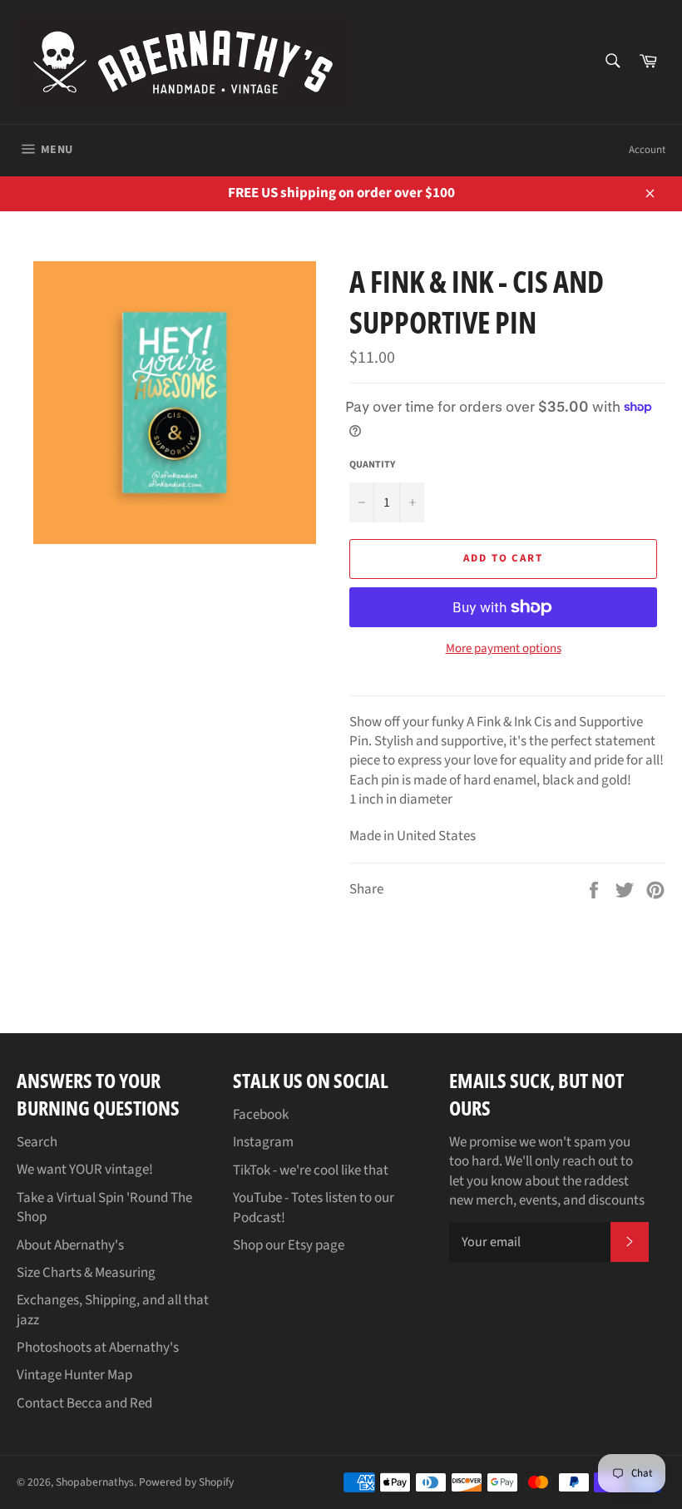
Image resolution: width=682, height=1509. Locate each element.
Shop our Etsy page (288, 1245)
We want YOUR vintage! (85, 1170)
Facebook (261, 1115)
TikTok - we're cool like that (310, 1170)
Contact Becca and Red (84, 1403)
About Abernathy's (70, 1245)
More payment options (503, 649)
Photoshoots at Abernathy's (98, 1348)
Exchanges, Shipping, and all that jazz (113, 1309)
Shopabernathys (95, 1482)
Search (37, 1142)
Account (647, 149)
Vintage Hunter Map (74, 1375)
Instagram (263, 1142)
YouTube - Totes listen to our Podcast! (313, 1207)
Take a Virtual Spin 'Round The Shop (104, 1207)
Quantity (372, 465)
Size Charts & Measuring (86, 1273)
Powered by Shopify (186, 1482)
